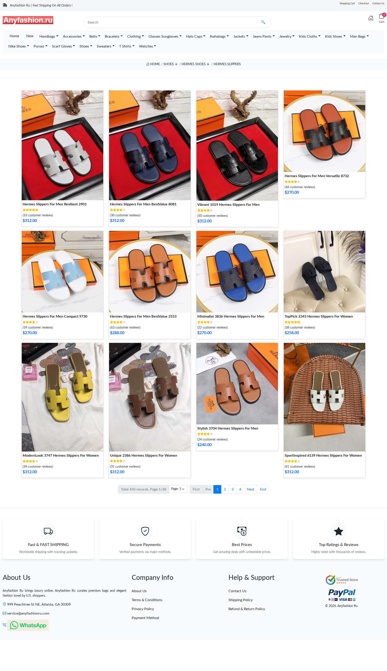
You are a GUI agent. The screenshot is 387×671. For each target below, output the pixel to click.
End (263, 489)
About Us (139, 591)
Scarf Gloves (62, 46)
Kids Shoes (333, 36)
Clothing (134, 36)
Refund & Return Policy (246, 609)
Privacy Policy (143, 609)
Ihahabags (218, 36)
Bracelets (112, 36)
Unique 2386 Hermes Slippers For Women (143, 455)
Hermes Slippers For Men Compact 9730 (55, 316)
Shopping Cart (347, 3)
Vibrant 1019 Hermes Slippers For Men (228, 204)
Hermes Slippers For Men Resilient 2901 (55, 204)
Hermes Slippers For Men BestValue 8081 (143, 204)
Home (14, 36)
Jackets (239, 36)
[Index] (371, 18)
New (30, 36)
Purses (39, 46)
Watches (146, 46)
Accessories (72, 36)
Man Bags (358, 36)
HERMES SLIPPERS (227, 64)
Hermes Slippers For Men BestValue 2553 (143, 316)
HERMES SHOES (194, 64)
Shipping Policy (240, 600)
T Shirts (125, 46)
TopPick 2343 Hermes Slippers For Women (319, 316)
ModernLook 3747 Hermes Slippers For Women (61, 455)
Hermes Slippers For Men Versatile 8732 (317, 176)
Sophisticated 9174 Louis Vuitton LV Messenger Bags (52, 654)
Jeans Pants (262, 36)
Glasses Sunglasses (163, 36)
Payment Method (145, 618)
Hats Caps (194, 36)
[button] (176, 63)
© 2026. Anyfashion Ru (341, 606)
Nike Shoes (17, 46)
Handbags (47, 36)
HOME (154, 64)
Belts (93, 36)
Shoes (84, 46)
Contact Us (378, 3)
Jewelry (285, 36)
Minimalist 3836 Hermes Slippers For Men (230, 316)
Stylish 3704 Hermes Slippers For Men (227, 428)
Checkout (364, 3)
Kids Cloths (308, 36)
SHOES (168, 64)
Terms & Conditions (147, 600)
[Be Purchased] (16, 655)
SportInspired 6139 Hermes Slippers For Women (323, 455)
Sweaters (104, 46)
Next (250, 489)
